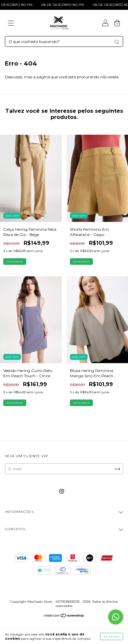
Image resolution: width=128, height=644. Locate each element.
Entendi (111, 636)
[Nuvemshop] (64, 616)
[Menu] (11, 23)
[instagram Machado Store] (62, 491)
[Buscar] (116, 42)
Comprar (15, 261)
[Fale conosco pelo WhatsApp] (115, 617)
